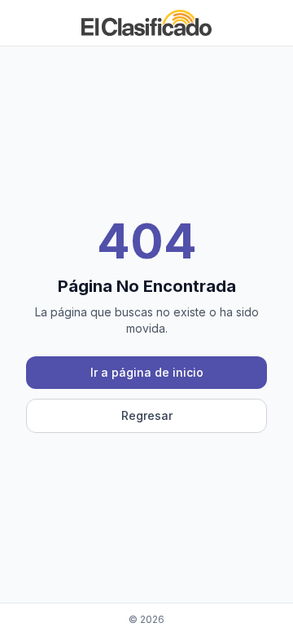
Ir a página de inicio (146, 372)
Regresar (147, 415)
